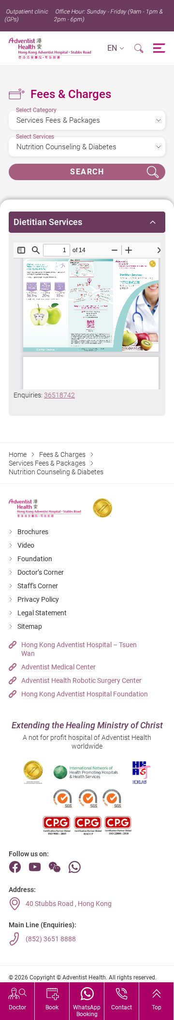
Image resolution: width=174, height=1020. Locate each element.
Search (87, 171)
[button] (115, 49)
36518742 (59, 395)
